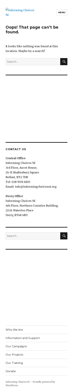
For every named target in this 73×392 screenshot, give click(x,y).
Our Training (14, 363)
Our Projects (14, 354)
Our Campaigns (16, 346)
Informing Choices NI (18, 381)
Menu (62, 12)
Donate (11, 371)
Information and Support (23, 338)
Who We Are (14, 329)
